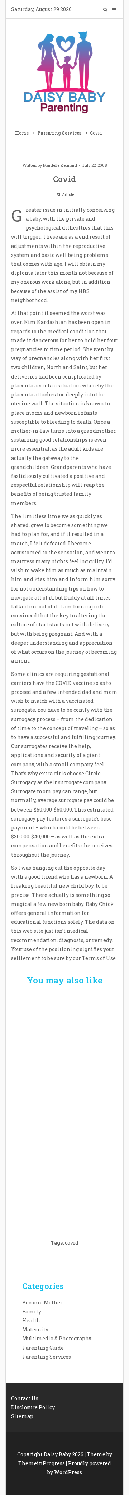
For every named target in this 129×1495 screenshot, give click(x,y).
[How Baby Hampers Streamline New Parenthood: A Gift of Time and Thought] (64, 1108)
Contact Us (24, 1398)
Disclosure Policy (33, 1407)
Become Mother (42, 1302)
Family (31, 1311)
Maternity (35, 1329)
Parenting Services (59, 132)
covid (71, 1242)
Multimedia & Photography (56, 1338)
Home (22, 132)
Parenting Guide (43, 1347)
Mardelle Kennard (60, 165)
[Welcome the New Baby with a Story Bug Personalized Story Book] (64, 1034)
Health (31, 1320)
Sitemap (22, 1416)
